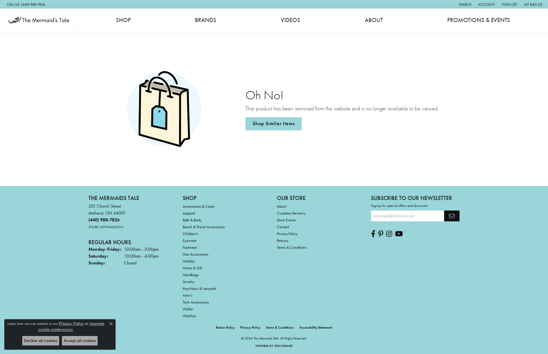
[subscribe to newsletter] (452, 216)
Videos (290, 20)
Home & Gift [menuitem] (192, 267)
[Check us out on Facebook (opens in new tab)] (373, 233)
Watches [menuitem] (189, 315)
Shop (123, 20)
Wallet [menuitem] (188, 308)
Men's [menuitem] (187, 295)
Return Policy (225, 327)
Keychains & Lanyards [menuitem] (199, 288)
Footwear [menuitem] (190, 247)
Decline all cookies (40, 340)
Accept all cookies (80, 340)
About (374, 20)
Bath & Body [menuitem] (192, 219)
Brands (205, 20)
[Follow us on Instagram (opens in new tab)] (389, 233)
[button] (465, 4)
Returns (282, 240)
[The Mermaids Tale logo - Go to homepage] (40, 20)
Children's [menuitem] (190, 233)
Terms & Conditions (292, 247)
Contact (283, 226)
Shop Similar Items (274, 123)
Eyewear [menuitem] (189, 240)
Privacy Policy (287, 233)
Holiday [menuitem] (189, 261)
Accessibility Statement (315, 327)
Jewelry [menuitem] (188, 281)
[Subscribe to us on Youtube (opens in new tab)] (399, 233)
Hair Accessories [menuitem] (195, 254)
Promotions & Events (478, 20)
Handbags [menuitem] (191, 274)
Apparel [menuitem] (189, 213)
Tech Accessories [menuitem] (196, 302)
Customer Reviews (291, 213)
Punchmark (284, 346)
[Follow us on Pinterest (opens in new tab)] (380, 233)
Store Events (286, 219)
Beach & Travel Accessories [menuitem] (204, 226)
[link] (25, 4)
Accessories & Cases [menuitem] (199, 206)
